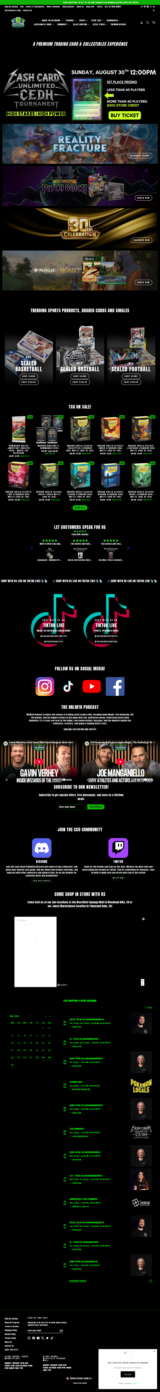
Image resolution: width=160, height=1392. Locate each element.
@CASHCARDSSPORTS (106, 636)
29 (43, 1057)
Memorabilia (112, 20)
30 (49, 1057)
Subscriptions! (68, 6)
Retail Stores (99, 24)
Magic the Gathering (51, 20)
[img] (80, 531)
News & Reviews (53, 6)
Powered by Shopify (80, 1383)
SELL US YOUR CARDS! (113, 6)
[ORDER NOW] (80, 186)
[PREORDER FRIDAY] (80, 144)
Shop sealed (80, 382)
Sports (82, 20)
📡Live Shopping (80, 24)
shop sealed (28, 382)
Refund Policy (10, 1334)
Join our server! (42, 881)
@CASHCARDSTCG (53, 641)
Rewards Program (12, 1322)
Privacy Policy (10, 1338)
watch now (118, 878)
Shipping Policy (11, 1330)
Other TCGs (96, 20)
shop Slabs (29, 376)
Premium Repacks (118, 24)
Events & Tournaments (35, 6)
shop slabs (80, 376)
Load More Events (77, 1280)
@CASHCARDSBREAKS (106, 641)
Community (62, 24)
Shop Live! (90, 6)
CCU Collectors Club (13, 10)
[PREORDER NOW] (80, 228)
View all (80, 508)
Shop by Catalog (11, 6)
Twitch (99, 6)
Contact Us (27, 10)
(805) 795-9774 (11, 1349)
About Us (80, 6)
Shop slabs (131, 376)
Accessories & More (43, 24)
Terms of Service (12, 1326)
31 (12, 1065)
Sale (22, 6)
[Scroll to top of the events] (150, 1281)
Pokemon (70, 20)
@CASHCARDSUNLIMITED (53, 636)
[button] (32, 548)
